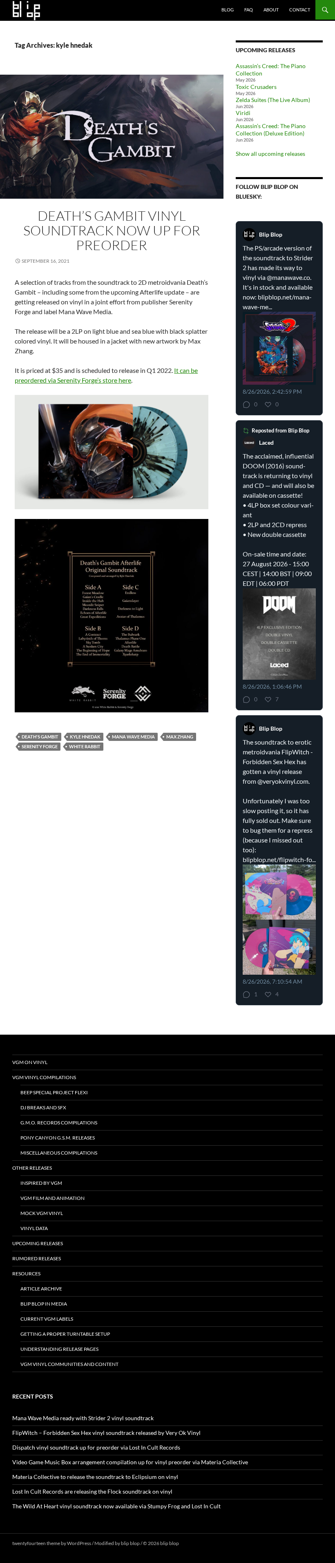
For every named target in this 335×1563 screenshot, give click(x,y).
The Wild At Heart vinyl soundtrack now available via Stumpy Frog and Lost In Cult (116, 1506)
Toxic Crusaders (256, 86)
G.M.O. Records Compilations (58, 1123)
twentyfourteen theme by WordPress (51, 1543)
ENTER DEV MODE (201, 1543)
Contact (299, 9)
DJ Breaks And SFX (43, 1107)
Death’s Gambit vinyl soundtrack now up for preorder (111, 230)
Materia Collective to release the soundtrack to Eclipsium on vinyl (95, 1476)
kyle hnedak (85, 736)
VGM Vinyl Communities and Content (69, 1364)
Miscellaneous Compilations (58, 1153)
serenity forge (40, 746)
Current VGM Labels (46, 1319)
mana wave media (133, 736)
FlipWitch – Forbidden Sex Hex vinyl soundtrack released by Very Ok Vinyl (106, 1432)
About (271, 9)
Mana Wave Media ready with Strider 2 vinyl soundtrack (83, 1417)
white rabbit (84, 746)
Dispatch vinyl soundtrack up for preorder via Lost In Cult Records (96, 1447)
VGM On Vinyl (29, 1062)
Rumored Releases (36, 1258)
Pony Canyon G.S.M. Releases (57, 1138)
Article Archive (41, 1289)
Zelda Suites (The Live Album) (273, 99)
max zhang (179, 736)
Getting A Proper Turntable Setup (65, 1334)
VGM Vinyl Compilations (44, 1077)
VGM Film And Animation (52, 1198)
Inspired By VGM (41, 1183)
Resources (26, 1273)
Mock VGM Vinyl (41, 1213)
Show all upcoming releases (270, 153)
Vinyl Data (34, 1228)
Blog (227, 9)
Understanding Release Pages (59, 1349)
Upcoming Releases (37, 1243)
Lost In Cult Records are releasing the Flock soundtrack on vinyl (92, 1491)
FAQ (248, 9)
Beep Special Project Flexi (54, 1092)
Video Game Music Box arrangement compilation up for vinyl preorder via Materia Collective (130, 1462)
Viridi (243, 112)
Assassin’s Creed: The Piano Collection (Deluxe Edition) (271, 129)
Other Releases (32, 1168)
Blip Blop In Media (43, 1304)
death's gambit (40, 736)
